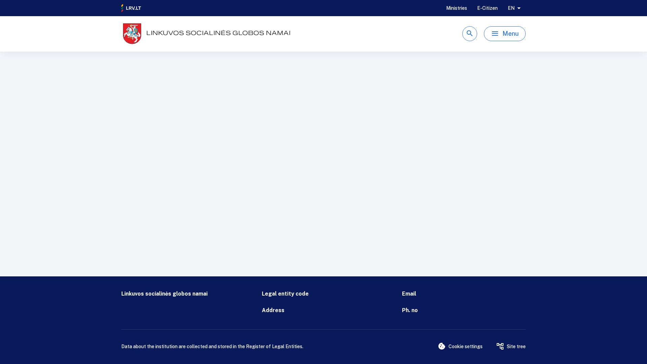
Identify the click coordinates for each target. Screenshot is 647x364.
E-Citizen (487, 8)
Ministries (456, 8)
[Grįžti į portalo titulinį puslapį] (131, 8)
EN (511, 8)
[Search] (469, 33)
